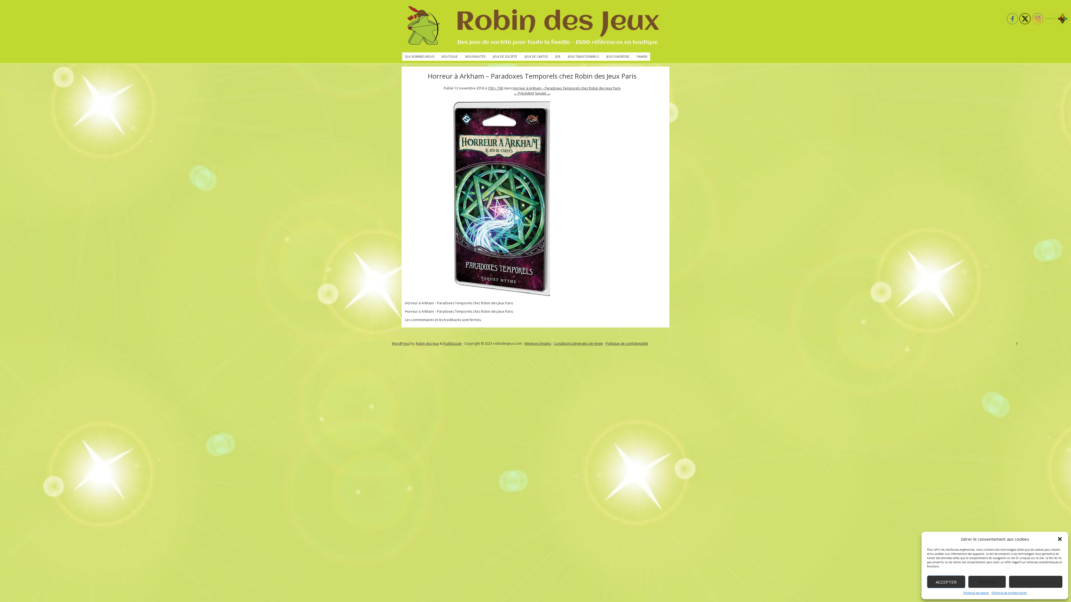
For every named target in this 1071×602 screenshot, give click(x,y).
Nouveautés (475, 56)
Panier (642, 56)
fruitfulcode (452, 343)
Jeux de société (505, 56)
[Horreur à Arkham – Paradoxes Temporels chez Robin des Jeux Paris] (502, 294)
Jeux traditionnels (583, 56)
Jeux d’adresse (617, 56)
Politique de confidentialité (1009, 593)
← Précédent (524, 93)
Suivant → (542, 93)
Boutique (450, 56)
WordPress (400, 343)
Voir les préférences (1036, 582)
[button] (1060, 539)
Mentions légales (538, 343)
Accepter (946, 582)
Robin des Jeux (427, 343)
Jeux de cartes (536, 56)
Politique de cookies (976, 593)
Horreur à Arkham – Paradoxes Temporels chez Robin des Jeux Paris (567, 88)
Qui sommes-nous (419, 56)
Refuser (987, 582)
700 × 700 (495, 88)
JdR (557, 56)
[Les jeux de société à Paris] (532, 26)
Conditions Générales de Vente (578, 343)
